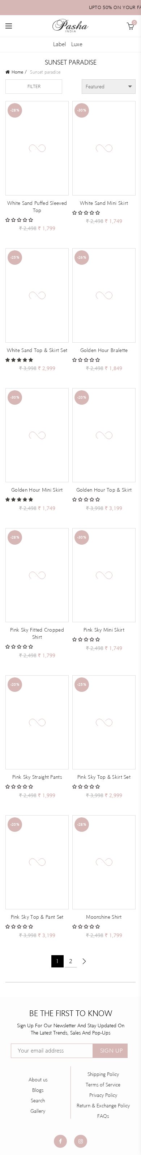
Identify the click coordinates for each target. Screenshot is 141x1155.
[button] (19, 220)
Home (17, 72)
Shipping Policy (103, 1074)
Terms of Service (103, 1085)
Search (38, 1100)
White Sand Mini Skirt (104, 203)
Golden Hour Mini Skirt (37, 490)
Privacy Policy (103, 1095)
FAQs (103, 1116)
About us (38, 1079)
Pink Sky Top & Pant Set (37, 917)
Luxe (76, 44)
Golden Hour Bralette (104, 350)
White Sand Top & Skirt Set (37, 350)
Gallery (37, 1111)
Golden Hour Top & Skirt (104, 490)
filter (33, 86)
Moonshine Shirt (104, 917)
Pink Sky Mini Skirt (104, 630)
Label (59, 44)
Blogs (37, 1090)
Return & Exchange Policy (103, 1105)
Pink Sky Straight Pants (37, 777)
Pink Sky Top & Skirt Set (104, 777)
